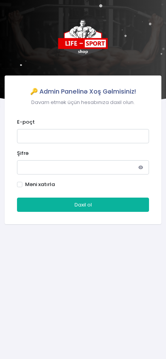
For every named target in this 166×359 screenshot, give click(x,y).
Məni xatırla (40, 184)
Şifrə (23, 153)
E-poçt (26, 122)
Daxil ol (83, 204)
